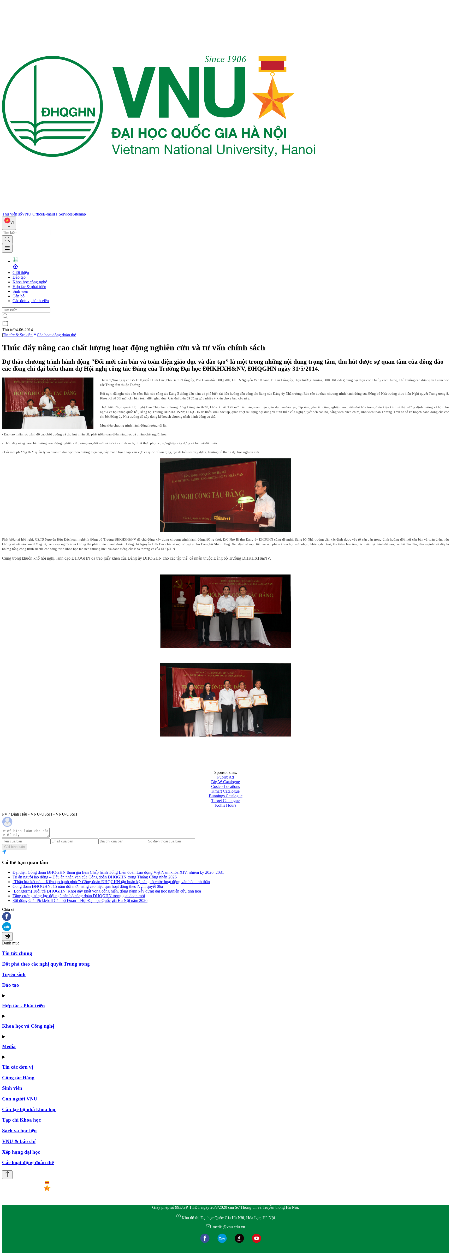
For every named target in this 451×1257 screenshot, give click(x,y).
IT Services (63, 214)
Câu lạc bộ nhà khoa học (29, 1109)
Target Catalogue (225, 800)
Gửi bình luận (14, 847)
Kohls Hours (225, 805)
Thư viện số (12, 214)
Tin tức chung (17, 953)
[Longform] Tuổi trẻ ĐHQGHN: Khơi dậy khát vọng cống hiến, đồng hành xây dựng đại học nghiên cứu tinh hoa (107, 891)
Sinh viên (20, 291)
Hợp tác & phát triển (29, 286)
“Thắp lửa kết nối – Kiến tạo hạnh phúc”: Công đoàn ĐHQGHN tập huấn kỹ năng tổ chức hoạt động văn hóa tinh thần (111, 881)
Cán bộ (19, 296)
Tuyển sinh (14, 974)
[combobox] (9, 223)
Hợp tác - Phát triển (23, 1005)
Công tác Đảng (18, 1077)
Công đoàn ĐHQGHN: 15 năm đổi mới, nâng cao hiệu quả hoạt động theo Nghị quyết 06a (88, 886)
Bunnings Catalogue (225, 796)
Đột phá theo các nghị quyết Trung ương (46, 964)
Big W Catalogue (225, 782)
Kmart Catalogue (225, 791)
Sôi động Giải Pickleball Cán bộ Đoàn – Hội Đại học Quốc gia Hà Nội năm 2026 (80, 900)
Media (9, 1046)
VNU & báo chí (18, 1141)
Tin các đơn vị (17, 1067)
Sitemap (79, 214)
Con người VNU (19, 1099)
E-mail (48, 214)
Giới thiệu (21, 272)
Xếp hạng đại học (21, 1152)
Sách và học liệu (19, 1130)
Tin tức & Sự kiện (18, 335)
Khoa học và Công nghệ (28, 1026)
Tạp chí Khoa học (21, 1120)
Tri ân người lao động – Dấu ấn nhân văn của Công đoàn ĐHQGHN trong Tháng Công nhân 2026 (95, 877)
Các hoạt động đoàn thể (56, 335)
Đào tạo (19, 277)
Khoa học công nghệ (30, 282)
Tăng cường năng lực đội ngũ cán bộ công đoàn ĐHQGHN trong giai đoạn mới (79, 896)
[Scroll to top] (7, 1174)
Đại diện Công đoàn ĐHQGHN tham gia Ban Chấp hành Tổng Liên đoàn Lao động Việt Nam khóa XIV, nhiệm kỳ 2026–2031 (118, 872)
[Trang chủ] (158, 209)
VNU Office (32, 214)
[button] (225, 917)
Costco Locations (225, 786)
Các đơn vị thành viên (31, 300)
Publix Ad (225, 777)
